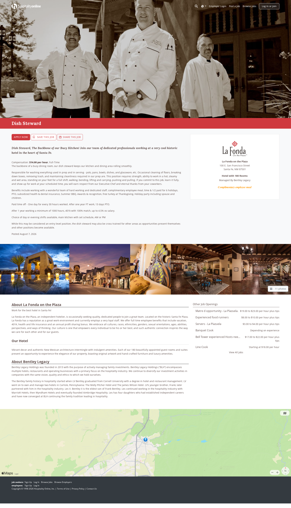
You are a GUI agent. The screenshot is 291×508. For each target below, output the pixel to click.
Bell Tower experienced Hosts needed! (220, 337)
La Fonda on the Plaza (235, 161)
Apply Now (21, 137)
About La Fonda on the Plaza (36, 304)
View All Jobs (236, 352)
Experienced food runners (212, 317)
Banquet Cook (204, 330)
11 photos (280, 288)
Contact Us (92, 488)
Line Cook (202, 347)
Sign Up (28, 482)
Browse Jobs (249, 6)
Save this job (45, 137)
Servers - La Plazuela (208, 324)
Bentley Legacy (242, 180)
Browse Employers (63, 482)
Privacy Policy (78, 488)
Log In (36, 482)
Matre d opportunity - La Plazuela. (217, 311)
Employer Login (217, 6)
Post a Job (234, 6)
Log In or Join (269, 6)
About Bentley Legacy (30, 361)
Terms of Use (63, 488)
